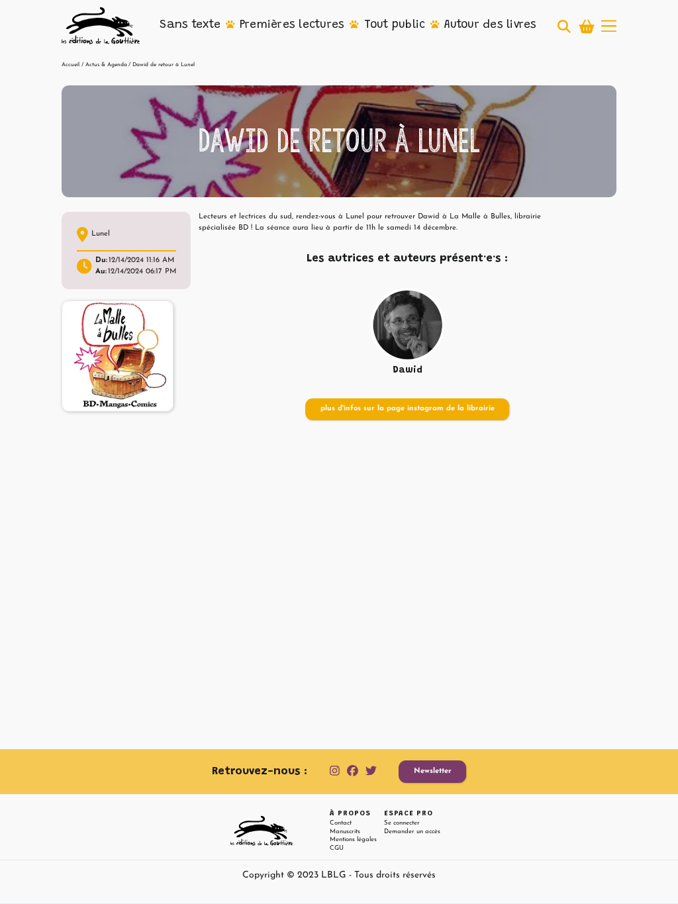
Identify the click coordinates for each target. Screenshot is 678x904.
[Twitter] (371, 771)
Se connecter (402, 823)
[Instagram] (335, 771)
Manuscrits (345, 832)
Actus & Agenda (106, 65)
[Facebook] (352, 771)
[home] (101, 25)
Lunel (100, 234)
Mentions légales (353, 839)
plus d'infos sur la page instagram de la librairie (407, 408)
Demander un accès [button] (412, 832)
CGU (337, 848)
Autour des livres (490, 25)
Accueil (70, 65)
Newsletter (433, 771)
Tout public (395, 25)
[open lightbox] (117, 356)
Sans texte (190, 25)
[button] (190, 26)
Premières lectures (292, 25)
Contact (341, 823)
